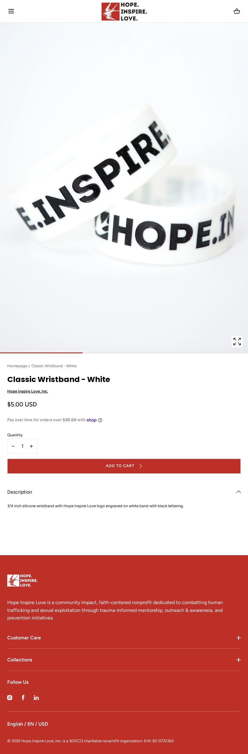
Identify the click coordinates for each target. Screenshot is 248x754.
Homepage (17, 366)
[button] (11, 11)
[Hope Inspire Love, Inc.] (124, 11)
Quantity (15, 435)
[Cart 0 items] (237, 11)
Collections (19, 660)
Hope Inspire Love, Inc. (27, 391)
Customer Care (24, 638)
